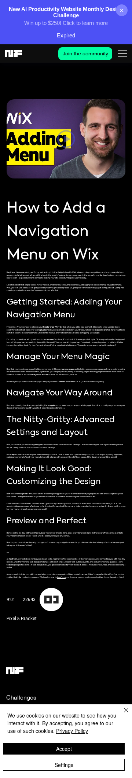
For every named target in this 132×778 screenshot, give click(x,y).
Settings (64, 764)
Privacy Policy (72, 730)
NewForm (61, 577)
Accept (64, 748)
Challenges (21, 697)
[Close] (122, 714)
